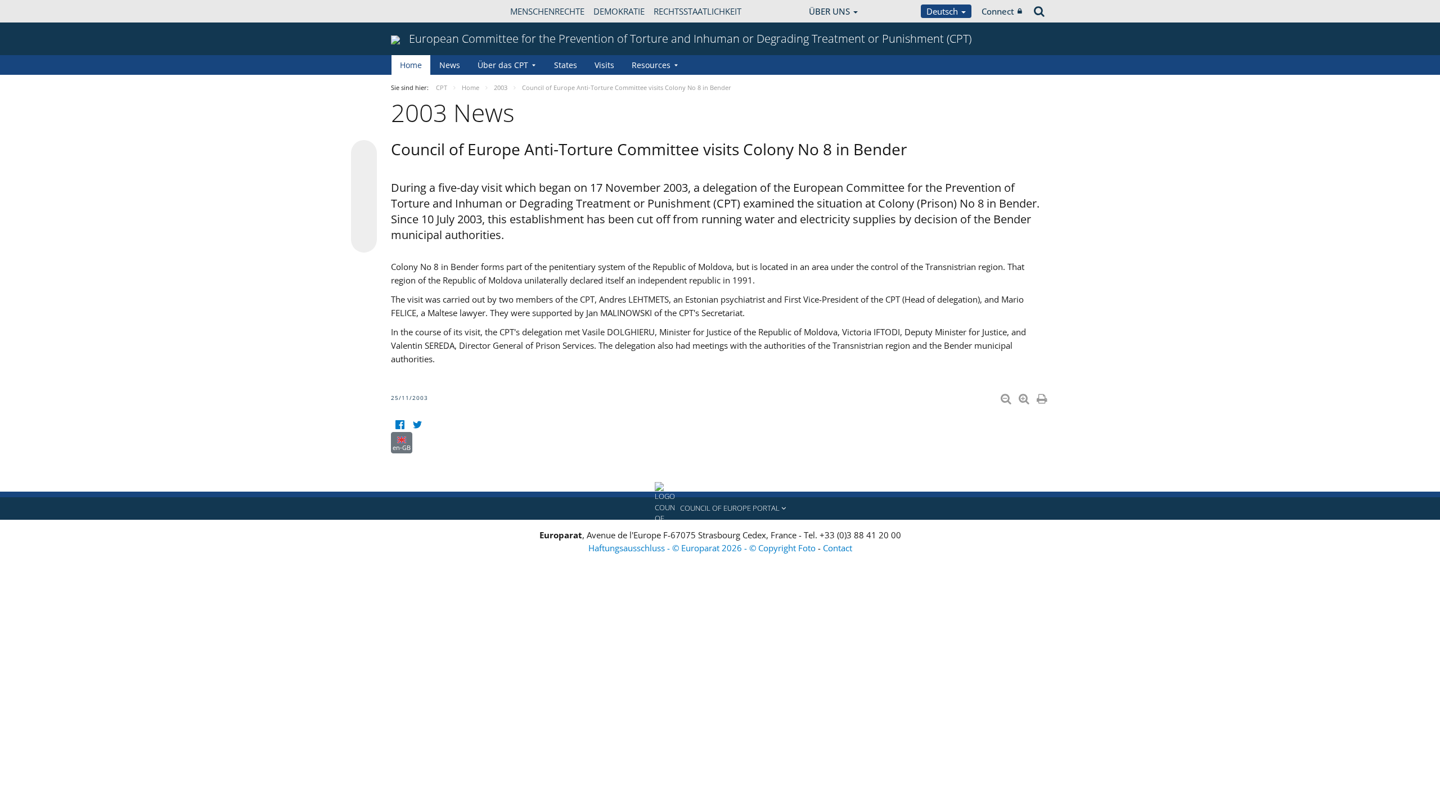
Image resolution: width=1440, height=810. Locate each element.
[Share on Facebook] (364, 196)
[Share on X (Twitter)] (364, 175)
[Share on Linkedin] (364, 218)
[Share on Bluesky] (364, 154)
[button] (720, 508)
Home (411, 65)
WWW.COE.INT (419, 11)
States (565, 65)
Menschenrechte (547, 11)
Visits (604, 65)
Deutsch (943, 11)
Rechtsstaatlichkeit (697, 11)
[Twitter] (417, 425)
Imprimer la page (1043, 396)
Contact (837, 548)
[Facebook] (399, 425)
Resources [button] (651, 65)
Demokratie (619, 11)
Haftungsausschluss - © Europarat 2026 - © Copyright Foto (703, 548)
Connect (998, 11)
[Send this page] (364, 239)
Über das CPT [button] (503, 65)
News (449, 65)
